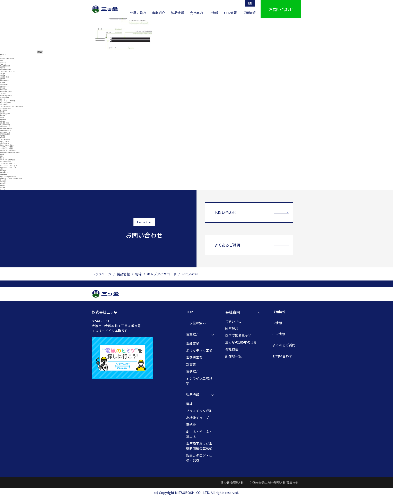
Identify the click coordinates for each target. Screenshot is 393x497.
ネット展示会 (3, 104)
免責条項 (2, 68)
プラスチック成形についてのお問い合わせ (11, 106)
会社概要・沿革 (4, 123)
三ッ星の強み (136, 12)
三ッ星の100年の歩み (241, 342)
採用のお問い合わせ (5, 130)
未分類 (2, 185)
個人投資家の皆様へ (5, 66)
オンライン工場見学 (5, 103)
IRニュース (3, 64)
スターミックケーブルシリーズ (8, 165)
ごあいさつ (3, 93)
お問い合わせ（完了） (6, 92)
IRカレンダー (3, 62)
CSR (1, 57)
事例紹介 (192, 371)
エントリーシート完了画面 (7, 101)
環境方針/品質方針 (5, 134)
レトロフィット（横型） (7, 147)
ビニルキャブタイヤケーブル (8, 167)
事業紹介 (158, 12)
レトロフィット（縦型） (7, 149)
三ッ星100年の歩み (5, 108)
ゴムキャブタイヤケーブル (7, 163)
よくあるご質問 (4, 97)
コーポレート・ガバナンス (7, 71)
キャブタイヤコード (5, 162)
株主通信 (2, 82)
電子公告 (2, 88)
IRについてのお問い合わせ (7, 58)
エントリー (3, 99)
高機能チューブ (4, 174)
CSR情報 (230, 12)
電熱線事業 (3, 119)
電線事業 (2, 121)
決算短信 (2, 79)
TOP (189, 311)
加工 (1, 169)
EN (250, 3)
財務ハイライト (4, 86)
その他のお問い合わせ (6, 95)
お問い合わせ (3, 90)
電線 (1, 156)
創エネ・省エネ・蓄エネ (7, 145)
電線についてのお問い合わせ (8, 176)
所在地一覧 (233, 356)
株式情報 (2, 73)
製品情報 (177, 12)
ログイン (2, 189)
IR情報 (213, 12)
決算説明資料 (3, 84)
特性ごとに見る (4, 143)
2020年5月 (3, 182)
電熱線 (2, 154)
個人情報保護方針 (5, 125)
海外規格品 (3, 171)
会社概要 (231, 349)
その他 (2, 158)
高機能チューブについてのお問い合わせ (11, 178)
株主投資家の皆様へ (5, 70)
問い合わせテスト (5, 127)
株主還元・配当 (4, 77)
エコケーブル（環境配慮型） (8, 160)
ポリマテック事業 (5, 114)
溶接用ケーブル (4, 173)
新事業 (2, 117)
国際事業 (2, 116)
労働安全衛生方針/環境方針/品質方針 (274, 482)
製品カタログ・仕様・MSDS (8, 150)
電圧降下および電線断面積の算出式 (10, 152)
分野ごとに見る (4, 141)
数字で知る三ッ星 (5, 132)
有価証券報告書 (4, 81)
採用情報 (249, 12)
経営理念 (2, 136)
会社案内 (196, 12)
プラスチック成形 (5, 139)
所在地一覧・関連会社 (6, 128)
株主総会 (2, 75)
